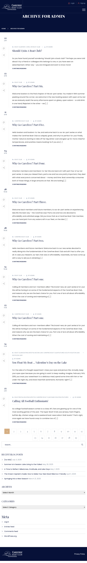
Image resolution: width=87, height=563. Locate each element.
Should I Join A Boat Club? (27, 50)
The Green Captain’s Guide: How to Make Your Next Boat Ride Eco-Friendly (35, 474)
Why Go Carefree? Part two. (28, 240)
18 (69, 437)
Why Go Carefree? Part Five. (28, 124)
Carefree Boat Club (22, 121)
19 (76, 437)
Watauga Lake (17, 355)
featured (61, 353)
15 (49, 437)
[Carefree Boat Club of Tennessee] (12, 7)
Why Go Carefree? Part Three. (29, 202)
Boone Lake (39, 353)
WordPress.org (10, 536)
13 (35, 437)
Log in (6, 522)
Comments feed (11, 531)
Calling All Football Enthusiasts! (30, 401)
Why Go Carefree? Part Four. (28, 163)
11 (75, 431)
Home (4, 29)
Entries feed (9, 526)
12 (82, 431)
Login (72, 3)
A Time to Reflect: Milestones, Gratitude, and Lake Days (27, 469)
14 (42, 437)
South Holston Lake (72, 353)
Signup (82, 3)
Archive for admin (17, 29)
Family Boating (56, 397)
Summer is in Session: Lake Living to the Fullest (23, 464)
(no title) (8, 459)
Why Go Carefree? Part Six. (27, 86)
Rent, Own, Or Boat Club (31, 47)
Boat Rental (19, 397)
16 (56, 437)
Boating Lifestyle (28, 353)
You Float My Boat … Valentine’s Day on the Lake (39, 362)
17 (62, 437)
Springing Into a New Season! (16, 478)
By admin (49, 47)
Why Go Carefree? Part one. (28, 279)
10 (68, 431)
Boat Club (18, 47)
